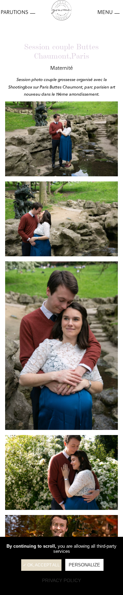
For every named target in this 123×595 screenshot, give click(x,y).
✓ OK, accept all (41, 565)
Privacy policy (61, 580)
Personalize (84, 564)
